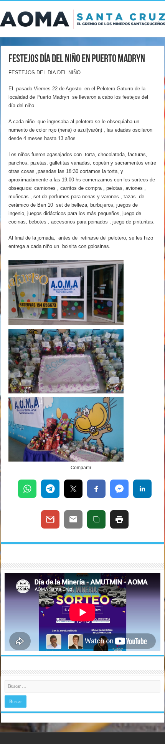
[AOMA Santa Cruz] (82, 18)
